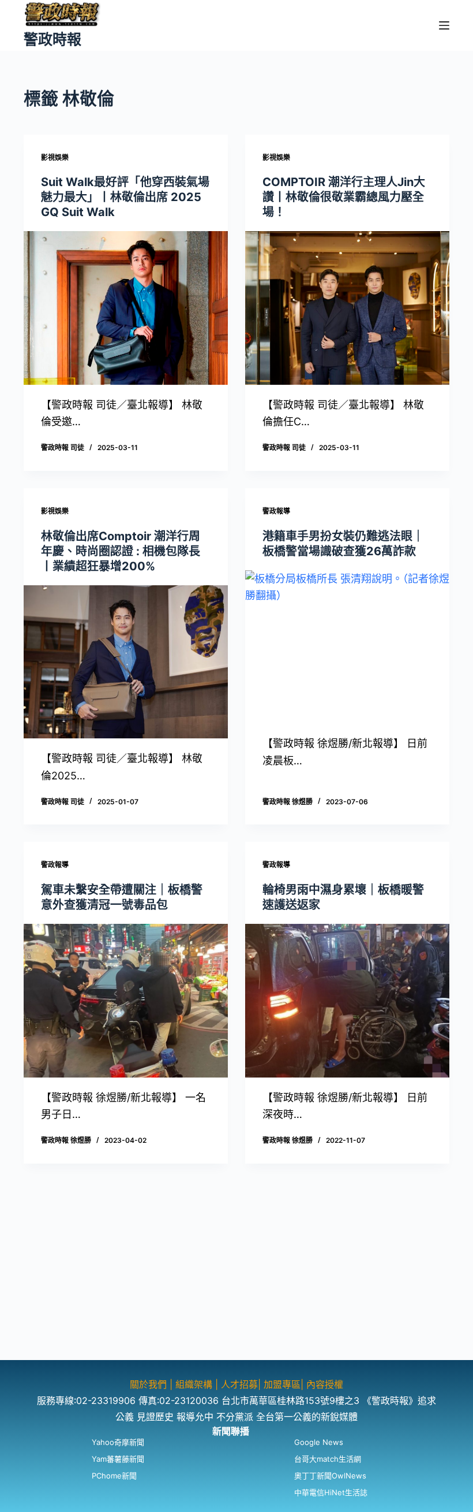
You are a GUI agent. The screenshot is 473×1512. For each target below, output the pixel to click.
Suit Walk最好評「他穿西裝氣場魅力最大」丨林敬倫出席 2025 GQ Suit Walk (125, 197)
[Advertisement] (236, 1279)
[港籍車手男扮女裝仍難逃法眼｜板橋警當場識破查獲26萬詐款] (347, 647)
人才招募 (239, 1384)
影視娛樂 (55, 157)
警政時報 (52, 39)
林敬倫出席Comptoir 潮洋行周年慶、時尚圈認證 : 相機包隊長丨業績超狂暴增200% (120, 551)
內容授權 (324, 1384)
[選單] (444, 25)
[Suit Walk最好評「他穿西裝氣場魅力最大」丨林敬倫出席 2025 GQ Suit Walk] (126, 308)
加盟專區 (282, 1384)
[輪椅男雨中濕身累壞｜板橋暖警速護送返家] (347, 1001)
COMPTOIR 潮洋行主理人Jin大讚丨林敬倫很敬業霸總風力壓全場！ (343, 197)
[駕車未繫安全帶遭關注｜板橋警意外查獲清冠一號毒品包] (126, 1001)
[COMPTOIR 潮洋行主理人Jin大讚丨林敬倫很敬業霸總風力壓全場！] (347, 308)
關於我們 (150, 1384)
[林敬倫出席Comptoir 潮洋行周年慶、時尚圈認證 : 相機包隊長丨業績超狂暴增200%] (126, 662)
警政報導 (276, 511)
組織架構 (193, 1384)
